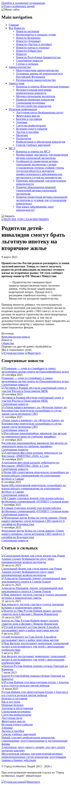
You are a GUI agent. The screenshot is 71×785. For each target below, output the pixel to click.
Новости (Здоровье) (28, 41)
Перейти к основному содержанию (23, 3)
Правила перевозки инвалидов (35, 99)
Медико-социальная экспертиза (35, 96)
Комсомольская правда (15, 336)
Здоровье (21, 122)
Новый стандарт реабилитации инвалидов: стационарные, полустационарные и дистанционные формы (34, 740)
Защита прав (16, 83)
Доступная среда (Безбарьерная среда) (39, 112)
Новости (21, 54)
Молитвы (22, 135)
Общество (7, 343)
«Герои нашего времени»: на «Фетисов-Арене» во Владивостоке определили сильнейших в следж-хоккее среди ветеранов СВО (32, 423)
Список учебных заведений (33, 144)
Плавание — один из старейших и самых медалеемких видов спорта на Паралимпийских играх (35, 380)
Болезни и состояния (29, 119)
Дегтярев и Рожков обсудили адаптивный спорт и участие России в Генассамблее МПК (32, 399)
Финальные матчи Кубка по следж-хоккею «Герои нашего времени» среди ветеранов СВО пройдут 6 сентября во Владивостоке (33, 534)
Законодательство (20, 67)
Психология (23, 138)
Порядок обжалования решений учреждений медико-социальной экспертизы (36, 190)
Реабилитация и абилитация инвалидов (40, 141)
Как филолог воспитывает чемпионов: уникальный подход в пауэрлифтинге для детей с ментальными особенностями (33, 659)
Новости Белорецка (28, 37)
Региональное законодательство (36, 80)
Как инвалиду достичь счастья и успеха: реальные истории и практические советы (32, 606)
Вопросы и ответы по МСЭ (33, 151)
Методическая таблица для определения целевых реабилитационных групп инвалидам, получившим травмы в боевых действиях (33, 757)
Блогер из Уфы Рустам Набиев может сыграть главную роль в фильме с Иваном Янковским (30, 622)
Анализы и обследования (17, 708)
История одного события (31, 128)
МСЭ (12, 148)
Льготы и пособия (27, 132)
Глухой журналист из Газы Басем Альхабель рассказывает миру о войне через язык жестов (30, 638)
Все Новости (17, 28)
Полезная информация (23, 109)
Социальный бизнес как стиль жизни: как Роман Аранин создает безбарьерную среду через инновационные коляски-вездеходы (31, 572)
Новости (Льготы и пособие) (34, 44)
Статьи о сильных (27, 63)
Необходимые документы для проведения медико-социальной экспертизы (42, 156)
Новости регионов (27, 31)
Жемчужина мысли (28, 115)
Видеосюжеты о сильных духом (36, 34)
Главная (14, 24)
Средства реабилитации (31, 125)
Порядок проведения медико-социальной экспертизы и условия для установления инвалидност (41, 200)
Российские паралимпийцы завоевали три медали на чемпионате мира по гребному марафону (34, 444)
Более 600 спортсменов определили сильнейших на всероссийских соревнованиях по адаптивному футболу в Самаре (33, 488)
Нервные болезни (12, 705)
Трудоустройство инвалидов (33, 106)
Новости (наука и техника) (32, 47)
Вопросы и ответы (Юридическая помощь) (42, 86)
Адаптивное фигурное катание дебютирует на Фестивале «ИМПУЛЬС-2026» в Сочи (30, 464)
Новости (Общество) (29, 50)
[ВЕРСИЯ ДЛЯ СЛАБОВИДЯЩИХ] (25, 219)
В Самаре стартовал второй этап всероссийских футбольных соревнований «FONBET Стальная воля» (35, 509)
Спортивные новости (29, 60)
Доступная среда (11, 718)
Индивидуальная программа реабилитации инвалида (33, 91)
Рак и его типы (10, 701)
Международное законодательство (37, 70)
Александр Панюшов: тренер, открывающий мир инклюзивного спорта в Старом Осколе (32, 590)
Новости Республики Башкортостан (38, 57)
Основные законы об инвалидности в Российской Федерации (39, 75)
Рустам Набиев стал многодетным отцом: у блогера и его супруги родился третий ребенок (34, 693)
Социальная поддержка (30, 102)
